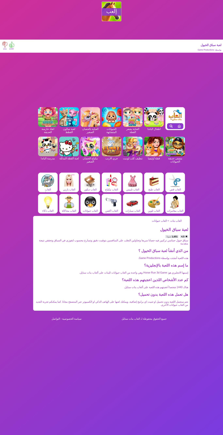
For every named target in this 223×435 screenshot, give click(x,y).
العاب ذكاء (48, 210)
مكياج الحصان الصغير (90, 160)
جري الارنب (111, 158)
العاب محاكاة (69, 210)
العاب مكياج (111, 189)
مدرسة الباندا (48, 158)
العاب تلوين (154, 210)
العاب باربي (69, 189)
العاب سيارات (132, 210)
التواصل (56, 318)
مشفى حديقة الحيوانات (175, 160)
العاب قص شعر (175, 191)
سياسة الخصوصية (71, 318)
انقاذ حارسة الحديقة (48, 130)
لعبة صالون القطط (69, 130)
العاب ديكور (90, 189)
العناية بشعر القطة (132, 130)
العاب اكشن (111, 210)
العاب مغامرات (175, 210)
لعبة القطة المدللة (69, 158)
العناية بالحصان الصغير (90, 130)
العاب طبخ (154, 189)
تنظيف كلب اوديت (133, 158)
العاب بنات (176, 220)
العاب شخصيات (48, 191)
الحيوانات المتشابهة (111, 130)
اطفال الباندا (154, 129)
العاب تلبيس (132, 189)
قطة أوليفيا (154, 158)
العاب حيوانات (90, 210)
